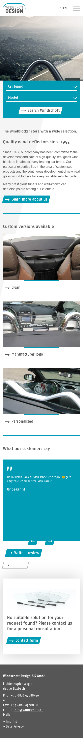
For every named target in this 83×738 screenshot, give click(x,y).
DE (59, 8)
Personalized (22, 421)
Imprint (11, 722)
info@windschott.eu (28, 710)
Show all (18, 564)
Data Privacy (15, 726)
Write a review (26, 553)
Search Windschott (44, 110)
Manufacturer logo (27, 354)
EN (65, 8)
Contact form (27, 640)
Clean (16, 287)
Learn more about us (29, 199)
